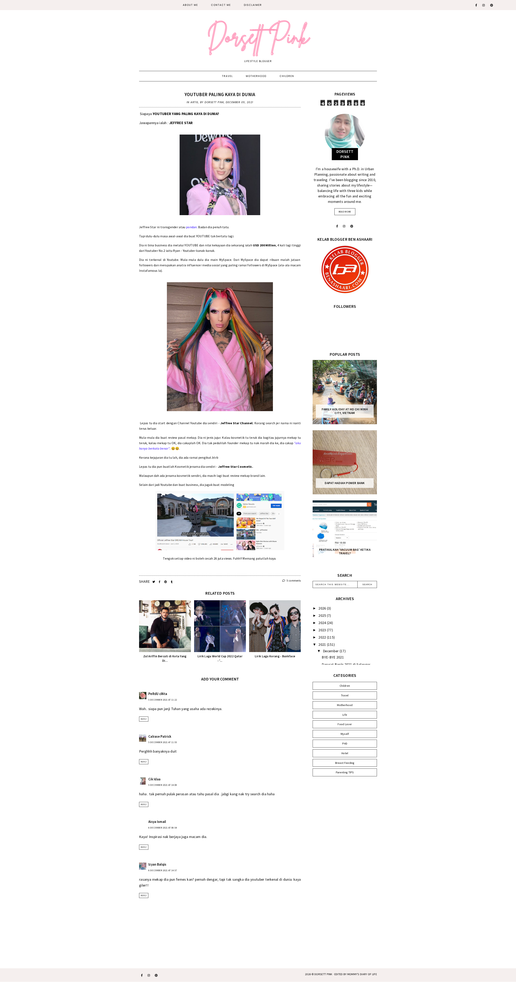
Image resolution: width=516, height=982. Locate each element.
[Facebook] (476, 5)
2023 (322, 630)
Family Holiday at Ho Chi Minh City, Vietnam (345, 411)
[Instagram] (483, 5)
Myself (345, 734)
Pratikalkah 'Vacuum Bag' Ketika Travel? (345, 551)
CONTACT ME (221, 5)
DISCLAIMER (253, 5)
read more (345, 211)
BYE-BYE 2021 (333, 657)
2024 (322, 622)
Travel (227, 76)
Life (344, 715)
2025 (322, 615)
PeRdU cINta (157, 694)
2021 (322, 644)
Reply (144, 719)
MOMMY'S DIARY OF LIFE (362, 974)
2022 (322, 637)
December (331, 651)
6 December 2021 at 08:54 (162, 827)
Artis (194, 102)
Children (287, 76)
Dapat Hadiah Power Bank (345, 483)
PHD (344, 743)
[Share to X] (154, 582)
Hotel (344, 753)
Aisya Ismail (157, 821)
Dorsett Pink (323, 974)
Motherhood (256, 76)
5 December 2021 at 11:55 (162, 742)
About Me (190, 5)
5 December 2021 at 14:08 (162, 785)
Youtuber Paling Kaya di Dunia (220, 94)
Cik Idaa (154, 779)
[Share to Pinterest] (166, 582)
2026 (322, 608)
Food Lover (345, 724)
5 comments (293, 580)
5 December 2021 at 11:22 (162, 699)
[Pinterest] (491, 5)
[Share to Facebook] (160, 582)
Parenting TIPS (345, 772)
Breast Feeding (345, 763)
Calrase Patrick (160, 736)
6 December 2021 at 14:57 (162, 870)
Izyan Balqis (157, 864)
